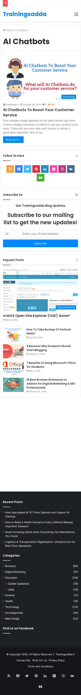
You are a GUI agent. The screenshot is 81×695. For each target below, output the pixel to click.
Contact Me (23, 660)
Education (11, 577)
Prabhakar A (12, 104)
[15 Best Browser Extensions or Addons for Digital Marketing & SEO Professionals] (13, 385)
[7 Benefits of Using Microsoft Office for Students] (13, 368)
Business (10, 566)
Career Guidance (18, 583)
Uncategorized (14, 612)
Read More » (13, 139)
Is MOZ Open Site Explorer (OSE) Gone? (36, 315)
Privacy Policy (57, 660)
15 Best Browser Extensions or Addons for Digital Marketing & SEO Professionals (51, 383)
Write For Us (39, 660)
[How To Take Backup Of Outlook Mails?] (13, 335)
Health (9, 601)
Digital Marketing (15, 571)
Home (9, 30)
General (10, 595)
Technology (12, 606)
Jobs (11, 589)
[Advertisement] (40, 445)
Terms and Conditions (40, 666)
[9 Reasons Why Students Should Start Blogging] (13, 351)
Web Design (12, 618)
